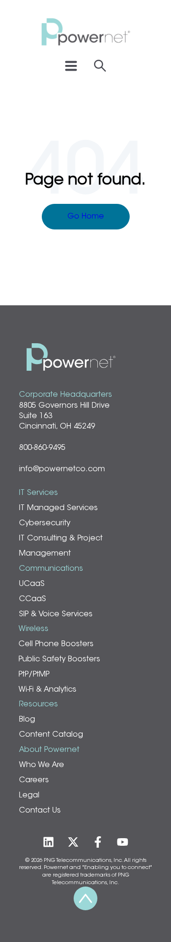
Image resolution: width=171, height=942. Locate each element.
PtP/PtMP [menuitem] (34, 674)
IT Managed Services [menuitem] (58, 508)
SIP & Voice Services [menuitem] (56, 614)
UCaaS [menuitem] (32, 584)
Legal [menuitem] (29, 795)
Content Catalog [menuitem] (51, 735)
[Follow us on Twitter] (73, 841)
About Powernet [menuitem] (49, 750)
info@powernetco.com (62, 469)
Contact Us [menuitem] (40, 810)
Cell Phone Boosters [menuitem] (56, 644)
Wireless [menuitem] (33, 629)
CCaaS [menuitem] (32, 599)
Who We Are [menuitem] (41, 765)
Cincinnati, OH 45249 (57, 426)
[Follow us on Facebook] (97, 841)
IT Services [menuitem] (38, 493)
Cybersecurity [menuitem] (44, 523)
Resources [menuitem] (38, 704)
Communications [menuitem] (51, 569)
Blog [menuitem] (27, 719)
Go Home (85, 216)
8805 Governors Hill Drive (64, 406)
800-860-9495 (42, 448)
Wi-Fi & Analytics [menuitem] (47, 690)
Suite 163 (35, 416)
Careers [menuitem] (34, 780)
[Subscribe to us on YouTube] (122, 841)
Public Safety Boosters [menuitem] (59, 659)
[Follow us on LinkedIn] (48, 841)
